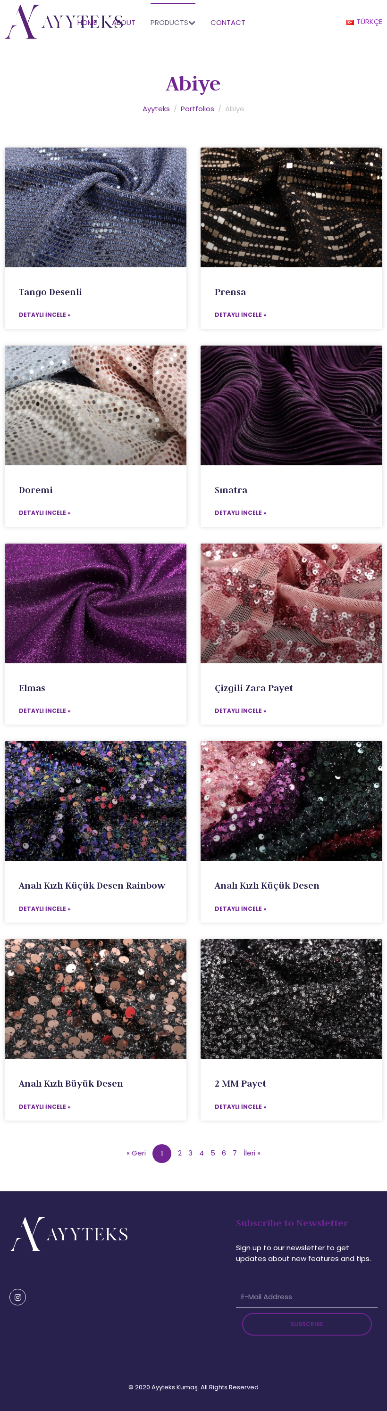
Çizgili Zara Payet (254, 687)
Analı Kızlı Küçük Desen (267, 885)
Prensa (230, 291)
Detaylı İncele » (45, 315)
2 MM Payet (240, 1083)
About (123, 22)
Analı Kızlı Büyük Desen (71, 1083)
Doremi (36, 489)
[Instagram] (17, 1297)
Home (87, 22)
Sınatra (231, 489)
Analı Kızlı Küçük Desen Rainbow (92, 885)
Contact (227, 22)
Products (169, 22)
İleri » (252, 1153)
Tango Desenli (50, 291)
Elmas (32, 687)
